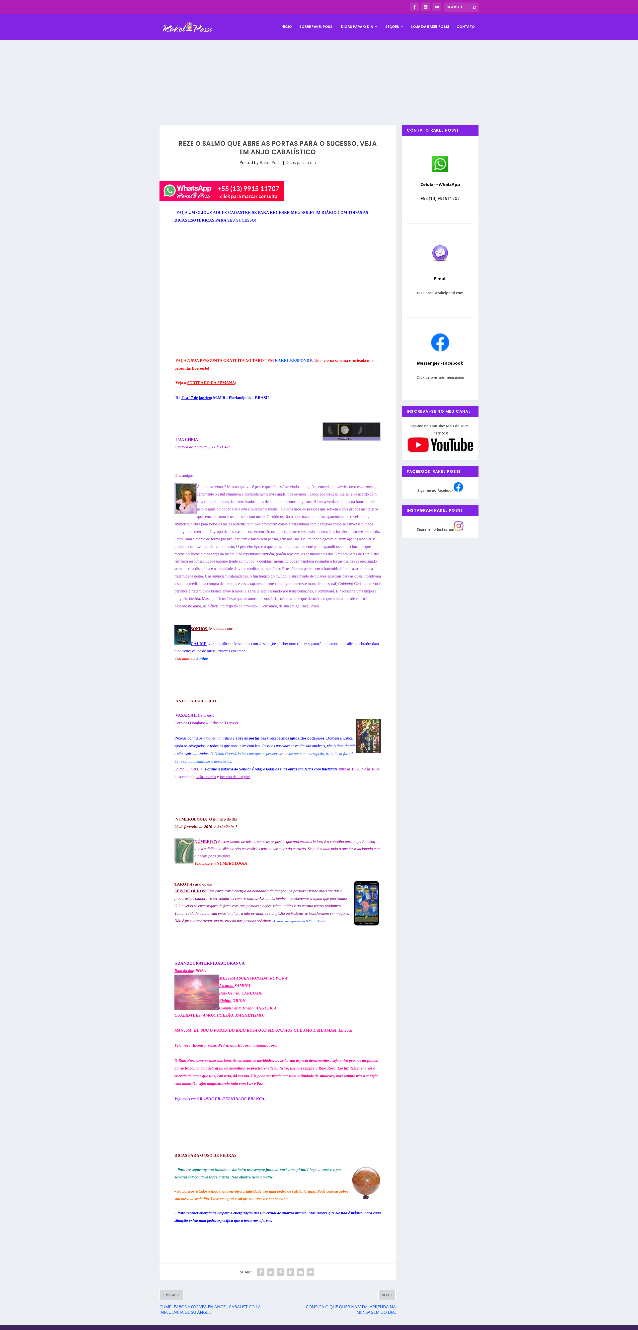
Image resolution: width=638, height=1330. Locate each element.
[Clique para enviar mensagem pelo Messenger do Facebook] (440, 350)
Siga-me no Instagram (435, 529)
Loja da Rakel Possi (430, 27)
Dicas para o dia (357, 27)
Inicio (286, 27)
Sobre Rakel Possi (316, 27)
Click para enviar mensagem (440, 377)
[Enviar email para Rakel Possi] (440, 265)
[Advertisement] (319, 77)
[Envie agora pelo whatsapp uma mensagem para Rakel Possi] (440, 171)
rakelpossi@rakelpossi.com (440, 292)
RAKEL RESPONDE (293, 360)
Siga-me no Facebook (435, 490)
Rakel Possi (270, 162)
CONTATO (466, 27)
